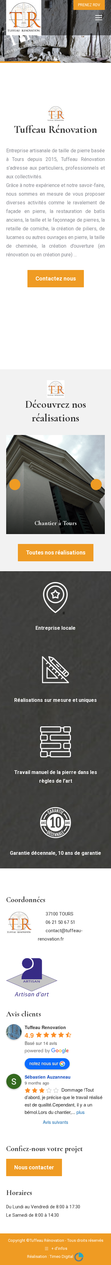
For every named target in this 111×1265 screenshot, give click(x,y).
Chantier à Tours (56, 523)
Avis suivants (55, 1122)
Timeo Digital (62, 1256)
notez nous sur (43, 1063)
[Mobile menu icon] (98, 17)
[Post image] (55, 484)
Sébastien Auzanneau (48, 1077)
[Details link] (55, 508)
